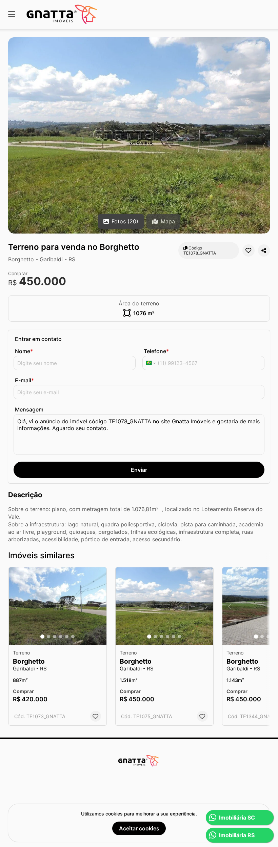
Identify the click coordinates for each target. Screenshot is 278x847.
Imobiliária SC (237, 817)
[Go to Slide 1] (42, 636)
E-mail (24, 380)
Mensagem (29, 409)
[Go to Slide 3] (54, 636)
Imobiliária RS (237, 835)
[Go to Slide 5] (66, 636)
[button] (139, 135)
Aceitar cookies (139, 828)
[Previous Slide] (14, 135)
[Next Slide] (264, 135)
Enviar (139, 469)
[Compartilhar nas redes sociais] (264, 250)
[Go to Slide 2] (48, 636)
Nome (24, 351)
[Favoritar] (248, 250)
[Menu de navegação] (11, 14)
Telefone (156, 351)
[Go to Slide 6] (73, 636)
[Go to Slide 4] (60, 636)
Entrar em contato (38, 339)
